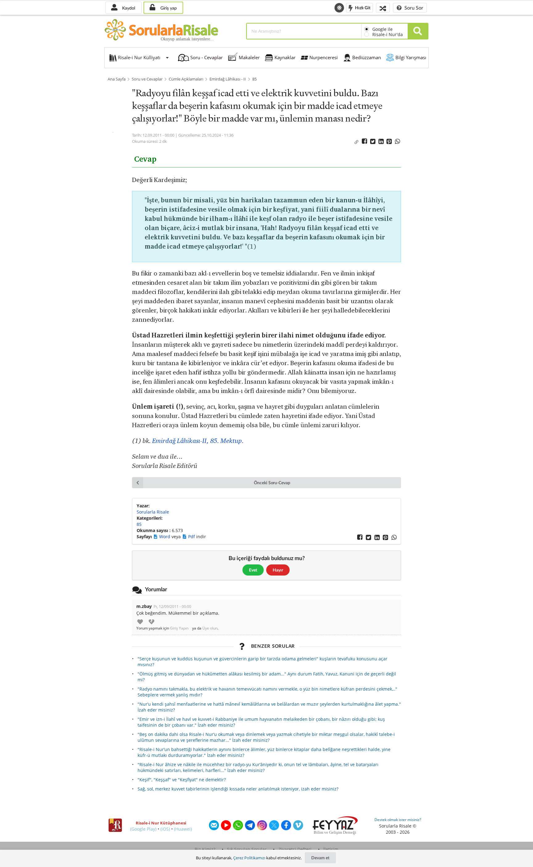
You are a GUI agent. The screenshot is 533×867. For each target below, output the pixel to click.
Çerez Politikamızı (249, 858)
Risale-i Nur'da (387, 34)
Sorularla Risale (153, 512)
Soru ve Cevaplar (147, 79)
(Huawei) (183, 829)
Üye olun (209, 628)
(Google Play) (143, 829)
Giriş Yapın (179, 628)
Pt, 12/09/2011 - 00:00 (172, 606)
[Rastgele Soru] (383, 7)
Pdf (192, 536)
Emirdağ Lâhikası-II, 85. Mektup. (198, 440)
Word (165, 536)
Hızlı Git (362, 7)
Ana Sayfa (117, 79)
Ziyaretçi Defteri (295, 849)
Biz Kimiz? (205, 849)
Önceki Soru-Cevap (272, 482)
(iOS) (165, 829)
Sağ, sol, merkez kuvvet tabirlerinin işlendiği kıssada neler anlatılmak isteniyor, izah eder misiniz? (238, 789)
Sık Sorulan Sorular (246, 849)
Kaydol (128, 7)
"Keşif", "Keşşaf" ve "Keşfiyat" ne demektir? (182, 779)
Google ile (382, 29)
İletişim (330, 849)
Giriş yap (168, 7)
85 (254, 79)
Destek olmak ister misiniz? (397, 819)
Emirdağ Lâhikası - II (227, 79)
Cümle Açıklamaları (186, 79)
